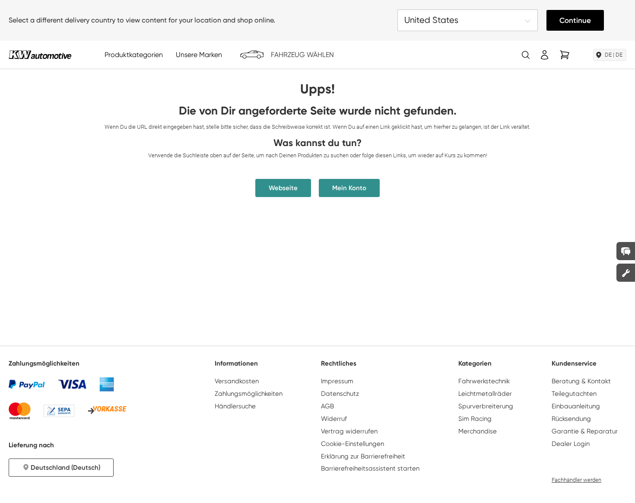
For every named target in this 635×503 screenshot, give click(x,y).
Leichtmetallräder (485, 394)
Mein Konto (349, 188)
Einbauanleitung (576, 406)
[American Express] (106, 384)
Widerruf (334, 419)
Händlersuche (235, 406)
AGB (327, 406)
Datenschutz (340, 394)
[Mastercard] (20, 410)
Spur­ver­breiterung (485, 406)
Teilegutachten (574, 394)
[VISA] (72, 384)
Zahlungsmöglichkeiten (249, 394)
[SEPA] (59, 410)
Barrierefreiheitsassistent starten (370, 468)
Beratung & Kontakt (581, 381)
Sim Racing (475, 419)
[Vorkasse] (107, 410)
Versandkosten (237, 381)
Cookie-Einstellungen (352, 444)
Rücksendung (571, 419)
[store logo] (40, 55)
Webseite (283, 188)
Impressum (337, 381)
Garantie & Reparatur (585, 431)
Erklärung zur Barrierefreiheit (363, 456)
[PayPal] (27, 384)
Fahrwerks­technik (484, 381)
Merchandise (477, 431)
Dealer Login (571, 444)
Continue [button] (575, 20)
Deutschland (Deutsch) (65, 467)
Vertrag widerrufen (349, 431)
